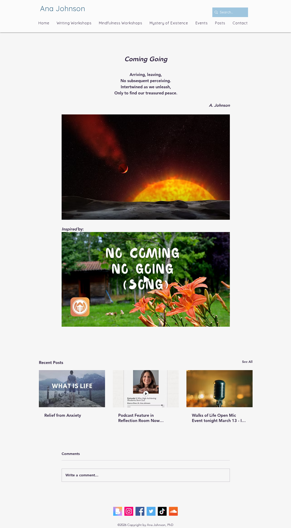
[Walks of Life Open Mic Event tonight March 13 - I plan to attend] (219, 388)
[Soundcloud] (173, 511)
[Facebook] (139, 511)
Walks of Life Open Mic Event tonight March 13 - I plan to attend (217, 418)
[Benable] (117, 511)
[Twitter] (151, 511)
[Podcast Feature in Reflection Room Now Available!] (146, 388)
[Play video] (146, 279)
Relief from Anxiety (62, 415)
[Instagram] (128, 511)
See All (247, 362)
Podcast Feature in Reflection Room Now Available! (139, 418)
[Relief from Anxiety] (72, 388)
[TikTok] (162, 511)
